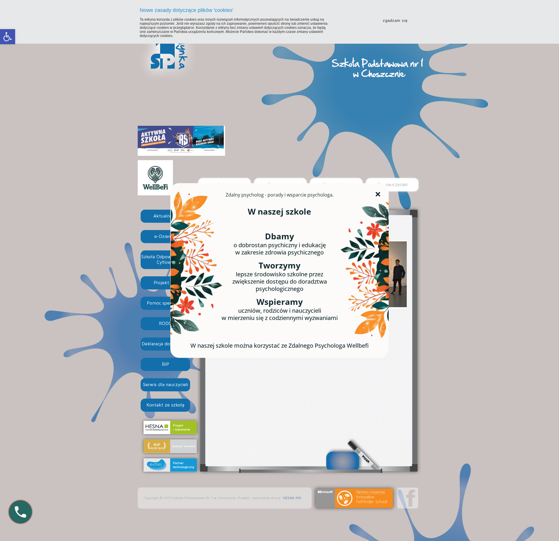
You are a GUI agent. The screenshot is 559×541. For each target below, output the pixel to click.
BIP (165, 364)
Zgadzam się (395, 20)
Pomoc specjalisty (165, 303)
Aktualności (165, 216)
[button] (7, 36)
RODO (165, 323)
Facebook (407, 498)
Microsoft (354, 498)
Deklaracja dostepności (165, 344)
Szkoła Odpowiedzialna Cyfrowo (165, 259)
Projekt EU (165, 282)
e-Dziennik (165, 236)
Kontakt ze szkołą (165, 405)
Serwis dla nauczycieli (165, 384)
